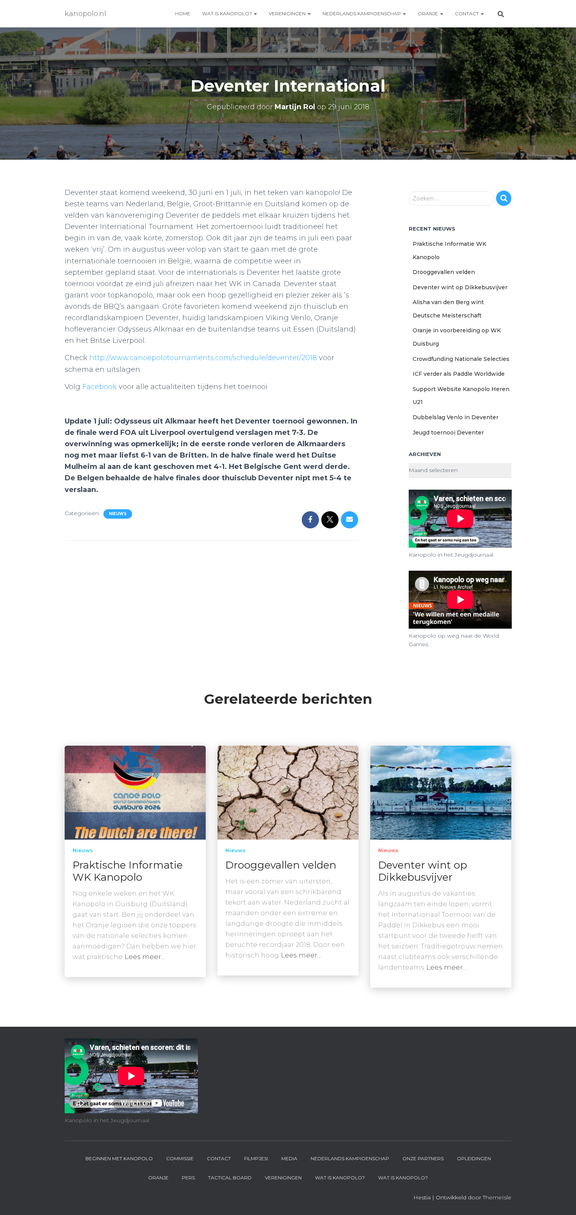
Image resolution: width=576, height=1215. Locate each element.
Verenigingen (288, 13)
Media (289, 1158)
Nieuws (118, 513)
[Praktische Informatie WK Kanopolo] (135, 791)
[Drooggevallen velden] (288, 791)
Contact (467, 13)
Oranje (428, 13)
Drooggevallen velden (444, 272)
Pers (188, 1178)
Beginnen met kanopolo (119, 1158)
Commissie (180, 1158)
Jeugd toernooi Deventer (448, 432)
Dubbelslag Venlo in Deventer (455, 417)
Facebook (99, 386)
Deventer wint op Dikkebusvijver (460, 287)
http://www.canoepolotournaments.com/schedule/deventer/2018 (203, 357)
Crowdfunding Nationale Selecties (461, 358)
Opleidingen (474, 1158)
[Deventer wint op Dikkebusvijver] (440, 791)
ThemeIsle (497, 1197)
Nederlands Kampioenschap (362, 13)
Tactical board (230, 1178)
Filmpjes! (256, 1158)
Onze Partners (423, 1158)
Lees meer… (145, 957)
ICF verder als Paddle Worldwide (459, 373)
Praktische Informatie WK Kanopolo (127, 871)
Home (182, 13)
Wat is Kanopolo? (227, 13)
